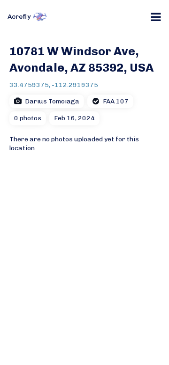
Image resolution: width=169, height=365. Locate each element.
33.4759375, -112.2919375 (53, 85)
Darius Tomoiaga (52, 101)
